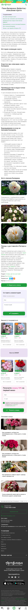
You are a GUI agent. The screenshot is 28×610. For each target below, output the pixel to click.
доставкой (11, 266)
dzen (15, 577)
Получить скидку (14, 410)
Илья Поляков (8, 276)
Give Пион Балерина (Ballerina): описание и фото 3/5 (11, 296)
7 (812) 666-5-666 (10, 507)
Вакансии (3, 544)
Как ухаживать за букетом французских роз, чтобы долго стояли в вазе (14, 455)
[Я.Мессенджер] (10, 278)
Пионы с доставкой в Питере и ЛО (12, 28)
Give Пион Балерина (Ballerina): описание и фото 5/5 (14, 296)
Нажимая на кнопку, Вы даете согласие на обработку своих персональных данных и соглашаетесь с (15, 404)
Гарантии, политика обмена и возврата (11, 539)
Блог (2, 541)
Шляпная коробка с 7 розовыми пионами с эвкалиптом (6, 342)
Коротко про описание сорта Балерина (13, 18)
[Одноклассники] (14, 278)
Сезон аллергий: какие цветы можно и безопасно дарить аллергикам (14, 495)
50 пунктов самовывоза (7, 526)
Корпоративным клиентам (8, 533)
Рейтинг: (5, 296)
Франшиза (3, 548)
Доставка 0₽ (5, 333)
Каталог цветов (6, 555)
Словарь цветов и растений (13, 274)
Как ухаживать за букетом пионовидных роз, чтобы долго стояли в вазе (14, 434)
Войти (2, 550)
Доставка (4, 518)
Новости (3, 546)
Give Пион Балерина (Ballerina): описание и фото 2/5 (9, 296)
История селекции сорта (9, 16)
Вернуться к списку (15, 285)
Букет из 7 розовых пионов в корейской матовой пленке (19, 342)
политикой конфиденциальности (11, 405)
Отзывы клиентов (5, 535)
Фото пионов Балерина (9, 26)
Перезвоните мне (14, 511)
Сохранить (14, 313)
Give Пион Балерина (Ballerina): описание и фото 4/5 (12, 296)
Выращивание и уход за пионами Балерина (14, 24)
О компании (5, 531)
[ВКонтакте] (12, 278)
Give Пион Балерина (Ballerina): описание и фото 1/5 (8, 296)
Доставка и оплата (6, 537)
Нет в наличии (7, 344)
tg (18, 577)
